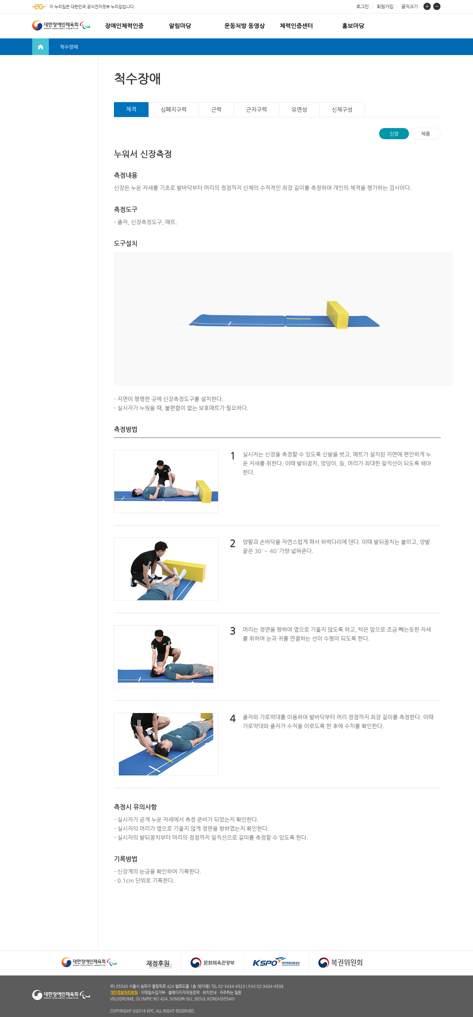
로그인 (362, 6)
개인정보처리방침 (124, 992)
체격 (131, 109)
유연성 (299, 109)
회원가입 (385, 6)
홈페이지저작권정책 (183, 992)
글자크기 (409, 6)
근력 (216, 109)
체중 (425, 133)
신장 (394, 133)
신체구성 (342, 109)
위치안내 (209, 992)
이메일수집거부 (153, 992)
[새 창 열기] (89, 956)
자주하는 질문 (230, 992)
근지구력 (256, 109)
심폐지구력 (174, 109)
